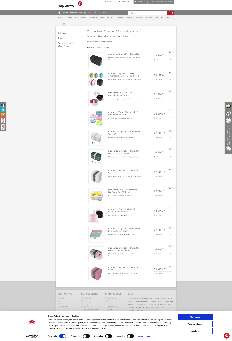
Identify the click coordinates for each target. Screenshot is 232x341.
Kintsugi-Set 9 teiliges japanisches (140, 298)
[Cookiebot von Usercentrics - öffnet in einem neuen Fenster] (32, 336)
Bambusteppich (156, 301)
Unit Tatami (160, 307)
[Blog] (3, 127)
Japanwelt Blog (112, 307)
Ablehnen (195, 331)
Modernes (94, 42)
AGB (62, 298)
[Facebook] (3, 105)
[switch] (86, 336)
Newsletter (110, 304)
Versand (86, 307)
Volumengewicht (89, 301)
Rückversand (87, 298)
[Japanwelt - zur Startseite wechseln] (70, 4)
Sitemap (109, 309)
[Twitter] (3, 110)
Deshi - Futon (141, 304)
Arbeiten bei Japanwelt (114, 301)
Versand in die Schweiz (91, 309)
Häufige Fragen (88, 304)
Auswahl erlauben (195, 324)
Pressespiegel (111, 298)
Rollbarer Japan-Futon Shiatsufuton (141, 307)
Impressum (64, 307)
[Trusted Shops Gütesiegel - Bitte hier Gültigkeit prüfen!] (59, 12)
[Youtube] (3, 120)
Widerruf (63, 304)
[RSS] (3, 115)
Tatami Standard (141, 301)
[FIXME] (228, 138)
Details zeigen (144, 336)
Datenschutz (64, 301)
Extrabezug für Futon (136, 310)
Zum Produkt (158, 60)
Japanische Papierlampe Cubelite (160, 304)
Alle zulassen (195, 317)
